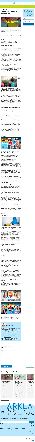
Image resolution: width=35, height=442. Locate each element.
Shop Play (1, 423)
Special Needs (5, 9)
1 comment (33, 385)
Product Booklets (17, 426)
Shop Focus (2, 425)
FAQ (22, 423)
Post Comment (6, 366)
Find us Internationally (9, 429)
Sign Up (28, 24)
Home (1, 9)
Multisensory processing (5, 41)
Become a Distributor (16, 429)
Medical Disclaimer (30, 431)
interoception (9, 49)
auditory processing (14, 120)
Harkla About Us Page (7, 337)
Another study (3, 159)
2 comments (19, 385)
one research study (15, 129)
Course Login (2, 428)
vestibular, (19, 48)
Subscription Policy (31, 427)
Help (22, 425)
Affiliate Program (10, 426)
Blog (15, 423)
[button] (33, 440)
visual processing (9, 118)
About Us (8, 423)
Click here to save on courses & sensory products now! (17, 6)
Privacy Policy (31, 429)
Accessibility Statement (31, 433)
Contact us (23, 426)
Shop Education (2, 426)
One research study (4, 155)
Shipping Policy (31, 425)
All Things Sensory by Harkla (11, 338)
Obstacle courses (3, 237)
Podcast (16, 425)
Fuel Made (12, 438)
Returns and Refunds (23, 429)
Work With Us (9, 425)
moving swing (14, 231)
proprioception (3, 49)
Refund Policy (31, 423)
